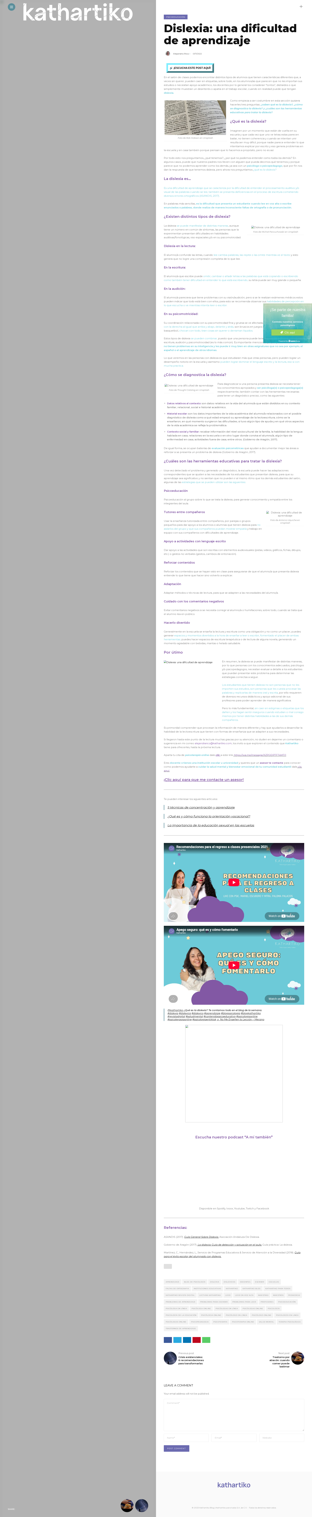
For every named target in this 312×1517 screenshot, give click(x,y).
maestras (263, 1295)
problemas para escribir (214, 1302)
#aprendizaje (212, 1013)
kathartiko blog (252, 1289)
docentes (245, 1282)
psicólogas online (253, 1308)
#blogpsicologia (230, 1013)
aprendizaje (172, 1282)
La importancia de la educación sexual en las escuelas (211, 825)
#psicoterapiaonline (180, 1019)
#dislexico (197, 1013)
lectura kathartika (210, 1295)
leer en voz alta (244, 1295)
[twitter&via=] (25, 1509)
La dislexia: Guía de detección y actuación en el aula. (229, 1244)
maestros (278, 1295)
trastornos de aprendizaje (181, 1328)
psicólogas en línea (227, 1308)
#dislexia (173, 1013)
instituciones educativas (207, 1289)
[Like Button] (168, 1266)
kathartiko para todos (277, 1289)
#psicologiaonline (247, 1016)
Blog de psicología (194, 1282)
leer (227, 1295)
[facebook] (19, 1509)
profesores (267, 1302)
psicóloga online (201, 1308)
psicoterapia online (243, 1322)
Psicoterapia (220, 1322)
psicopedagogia (200, 1322)
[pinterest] (39, 1509)
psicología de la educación (181, 1315)
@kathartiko (175, 1010)
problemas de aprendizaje (180, 1302)
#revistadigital (176, 1016)
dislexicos (229, 1282)
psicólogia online (211, 1315)
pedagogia (294, 1295)
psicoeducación (287, 1302)
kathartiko (232, 1289)
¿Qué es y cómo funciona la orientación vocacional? (209, 816)
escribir (259, 1282)
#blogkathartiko (251, 1013)
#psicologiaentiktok (204, 1019)
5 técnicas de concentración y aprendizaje (201, 807)
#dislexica (185, 1013)
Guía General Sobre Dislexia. (201, 1236)
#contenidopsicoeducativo (220, 1016)
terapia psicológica (290, 1322)
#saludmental (194, 1016)
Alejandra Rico (181, 53)
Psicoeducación (175, 17)
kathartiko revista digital (180, 1295)
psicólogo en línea (236, 1315)
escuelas (274, 1282)
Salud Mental (266, 1322)
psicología (274, 1308)
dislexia (214, 1282)
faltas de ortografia (177, 1289)
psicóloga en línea (176, 1308)
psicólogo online (261, 1315)
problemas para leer (244, 1302)
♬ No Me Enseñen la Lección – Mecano (240, 1019)
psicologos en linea (287, 1315)
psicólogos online (176, 1322)
